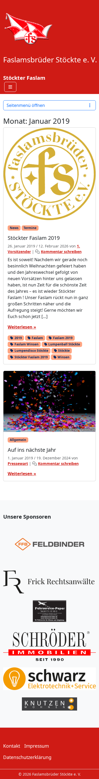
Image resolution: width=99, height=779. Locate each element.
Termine (29, 228)
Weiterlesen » (22, 327)
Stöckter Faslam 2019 (31, 357)
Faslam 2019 (62, 338)
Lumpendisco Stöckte (31, 350)
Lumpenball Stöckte (64, 344)
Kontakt (11, 746)
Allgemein (18, 440)
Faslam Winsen (26, 344)
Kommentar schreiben (61, 251)
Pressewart (18, 463)
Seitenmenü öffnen (26, 105)
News (14, 228)
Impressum (36, 746)
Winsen (63, 357)
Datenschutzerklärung (27, 757)
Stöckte (63, 350)
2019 (18, 338)
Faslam (37, 338)
